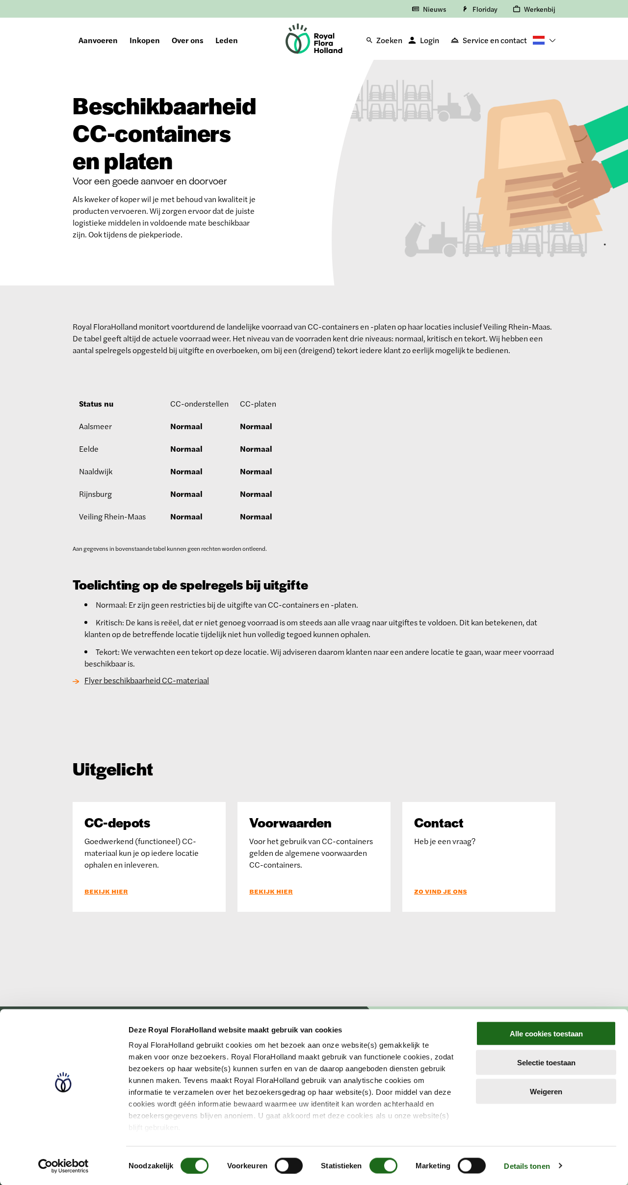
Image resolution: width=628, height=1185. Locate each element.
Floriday (484, 9)
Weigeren (546, 1091)
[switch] (289, 1165)
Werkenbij (539, 9)
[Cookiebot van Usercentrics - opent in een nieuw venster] (63, 1166)
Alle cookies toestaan (546, 1034)
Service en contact (495, 40)
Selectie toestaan (546, 1062)
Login (429, 40)
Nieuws (434, 9)
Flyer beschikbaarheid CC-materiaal (146, 680)
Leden (226, 40)
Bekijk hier (106, 891)
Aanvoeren (98, 40)
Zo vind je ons (440, 891)
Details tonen (527, 1165)
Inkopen (145, 40)
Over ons (188, 40)
